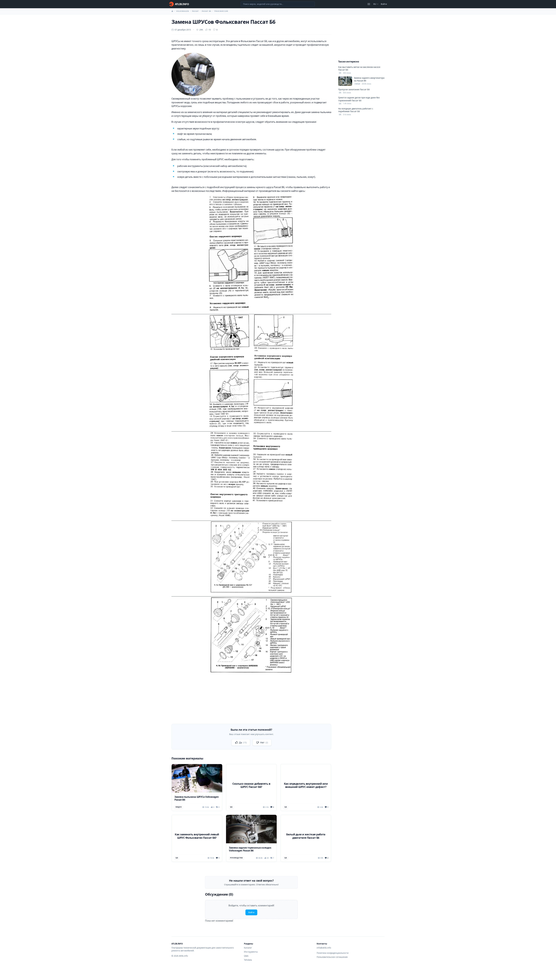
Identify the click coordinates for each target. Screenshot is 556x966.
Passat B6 (206, 11)
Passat (195, 11)
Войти (384, 4)
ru (374, 4)
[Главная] (172, 11)
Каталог (248, 947)
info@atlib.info (324, 947)
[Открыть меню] (368, 4)
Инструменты (251, 951)
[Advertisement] (251, 696)
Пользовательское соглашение (332, 957)
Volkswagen (182, 11)
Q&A (246, 955)
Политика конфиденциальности (333, 953)
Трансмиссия (221, 11)
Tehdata (248, 959)
